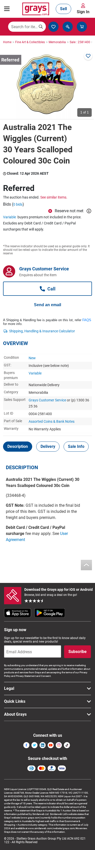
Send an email (47, 305)
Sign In (83, 11)
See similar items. (53, 197)
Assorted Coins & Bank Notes (51, 421)
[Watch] (88, 56)
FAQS (86, 320)
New (32, 358)
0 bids (18, 204)
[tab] (17, 447)
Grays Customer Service (47, 400)
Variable (9, 217)
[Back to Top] (86, 565)
